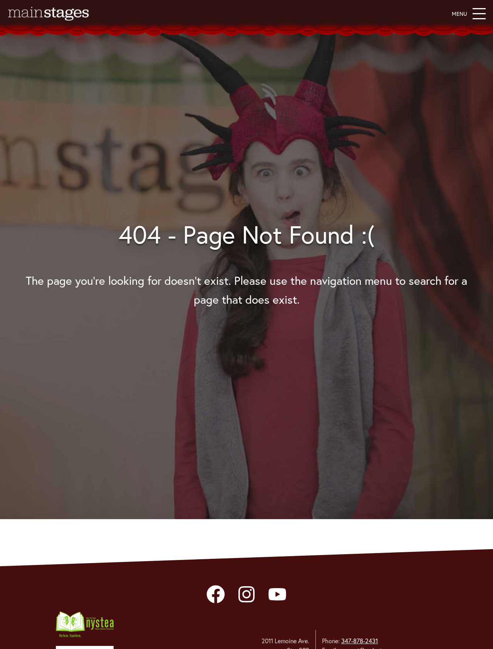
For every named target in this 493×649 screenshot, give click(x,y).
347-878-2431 (359, 641)
